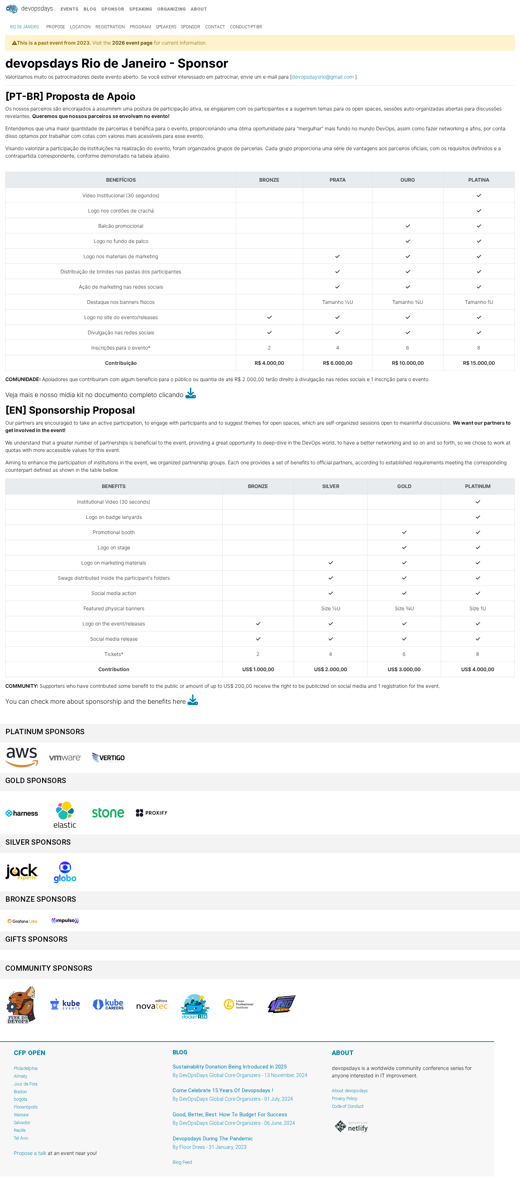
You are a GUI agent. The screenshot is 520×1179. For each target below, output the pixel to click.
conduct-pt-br (246, 26)
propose (55, 26)
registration (110, 26)
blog (89, 9)
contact (215, 26)
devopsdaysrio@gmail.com (323, 77)
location (80, 26)
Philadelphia (25, 1068)
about (199, 9)
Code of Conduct (348, 1106)
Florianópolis (26, 1107)
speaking (140, 9)
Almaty (20, 1076)
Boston (20, 1091)
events (69, 9)
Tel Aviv (21, 1138)
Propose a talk (30, 1153)
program (140, 26)
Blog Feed (182, 1162)
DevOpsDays (36, 8)
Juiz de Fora (25, 1084)
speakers (166, 26)
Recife (19, 1130)
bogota (20, 1099)
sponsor (112, 9)
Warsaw (21, 1114)
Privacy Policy (344, 1098)
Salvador (22, 1122)
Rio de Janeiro (24, 26)
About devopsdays (350, 1090)
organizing (171, 9)
